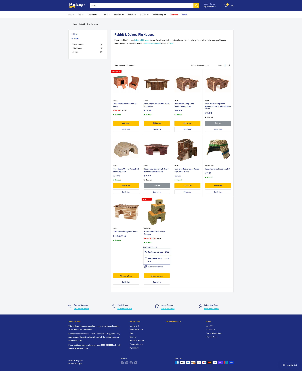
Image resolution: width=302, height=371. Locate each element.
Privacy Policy (211, 337)
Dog (69, 14)
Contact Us (210, 329)
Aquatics (117, 14)
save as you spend (167, 308)
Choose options (126, 276)
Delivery (133, 337)
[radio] (146, 251)
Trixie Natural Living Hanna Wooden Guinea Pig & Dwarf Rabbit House (218, 106)
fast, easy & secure (81, 308)
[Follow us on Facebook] (122, 362)
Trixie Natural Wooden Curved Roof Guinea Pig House (126, 170)
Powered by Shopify (75, 364)
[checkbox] (88, 44)
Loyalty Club (134, 326)
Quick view (126, 129)
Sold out (218, 123)
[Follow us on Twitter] (126, 362)
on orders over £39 (124, 308)
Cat (79, 14)
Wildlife (143, 14)
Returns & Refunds (137, 340)
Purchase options (150, 247)
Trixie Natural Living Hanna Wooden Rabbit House (184, 105)
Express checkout (137, 344)
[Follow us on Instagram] (131, 362)
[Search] (196, 5)
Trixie (171, 43)
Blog (131, 333)
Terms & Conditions (213, 333)
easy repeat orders (211, 308)
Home (75, 24)
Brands (184, 14)
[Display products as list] (229, 65)
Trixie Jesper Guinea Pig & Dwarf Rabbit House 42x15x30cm (156, 170)
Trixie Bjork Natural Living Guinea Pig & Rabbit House (186, 170)
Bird (105, 14)
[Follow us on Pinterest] (135, 362)
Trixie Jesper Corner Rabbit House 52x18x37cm (156, 105)
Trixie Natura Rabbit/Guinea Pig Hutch (124, 105)
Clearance (174, 14)
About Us (209, 326)
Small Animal (93, 14)
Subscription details (155, 267)
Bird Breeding (158, 14)
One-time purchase (155, 252)
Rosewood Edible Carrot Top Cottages (154, 233)
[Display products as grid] (225, 65)
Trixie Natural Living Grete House (125, 232)
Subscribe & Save (136, 329)
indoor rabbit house (141, 40)
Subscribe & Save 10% (154, 259)
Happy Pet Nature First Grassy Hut (217, 169)
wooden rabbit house (153, 43)
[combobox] (141, 5)
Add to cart (126, 123)
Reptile (130, 14)
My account (209, 6)
